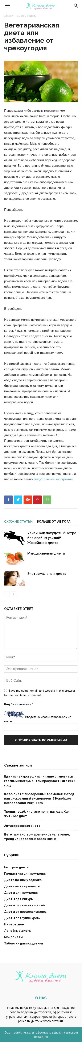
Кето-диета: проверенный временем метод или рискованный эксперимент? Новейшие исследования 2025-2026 (39, 798)
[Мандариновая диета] (14, 558)
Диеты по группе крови (22, 918)
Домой (8, 16)
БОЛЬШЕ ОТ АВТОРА (53, 521)
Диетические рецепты (22, 886)
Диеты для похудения (21, 892)
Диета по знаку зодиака (23, 880)
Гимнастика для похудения (25, 873)
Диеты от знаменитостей (24, 905)
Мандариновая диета (46, 553)
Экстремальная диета (46, 573)
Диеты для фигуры (18, 899)
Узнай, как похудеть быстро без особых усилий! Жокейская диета (51, 538)
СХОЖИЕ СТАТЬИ (18, 521)
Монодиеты (13, 937)
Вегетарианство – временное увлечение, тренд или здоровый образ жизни (37, 837)
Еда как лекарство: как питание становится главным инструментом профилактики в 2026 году (39, 781)
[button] (76, 5)
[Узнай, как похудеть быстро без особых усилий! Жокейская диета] (14, 538)
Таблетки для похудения (23, 943)
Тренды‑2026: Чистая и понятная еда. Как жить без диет (36, 814)
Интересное (14, 924)
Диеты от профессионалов (25, 911)
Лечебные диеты (18, 930)
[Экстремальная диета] (14, 578)
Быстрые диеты (26, 16)
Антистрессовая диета (22, 825)
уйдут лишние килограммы (53, 479)
